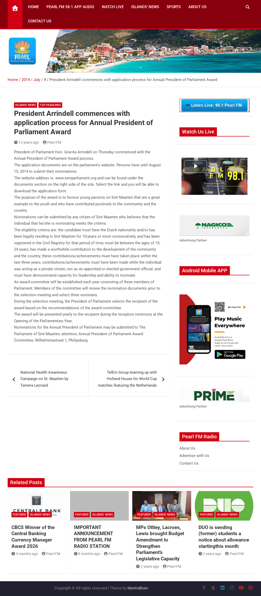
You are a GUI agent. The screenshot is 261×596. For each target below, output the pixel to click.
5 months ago (27, 554)
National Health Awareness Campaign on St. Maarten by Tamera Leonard (44, 379)
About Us (197, 7)
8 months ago (89, 554)
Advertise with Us (194, 455)
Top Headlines (50, 105)
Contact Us (39, 21)
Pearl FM (54, 142)
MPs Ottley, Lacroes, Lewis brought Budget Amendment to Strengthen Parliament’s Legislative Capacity (160, 543)
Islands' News (25, 105)
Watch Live (113, 7)
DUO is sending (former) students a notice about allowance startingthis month (224, 536)
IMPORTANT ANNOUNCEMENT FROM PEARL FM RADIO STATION (93, 536)
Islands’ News (145, 7)
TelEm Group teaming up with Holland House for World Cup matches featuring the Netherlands (127, 379)
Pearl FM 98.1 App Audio (70, 7)
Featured (19, 514)
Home (33, 7)
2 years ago (150, 566)
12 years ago (29, 142)
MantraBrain (137, 588)
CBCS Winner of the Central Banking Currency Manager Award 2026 (33, 536)
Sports (174, 7)
